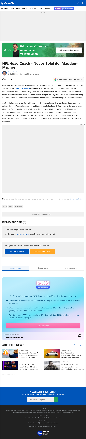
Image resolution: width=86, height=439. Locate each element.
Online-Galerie (76, 198)
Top (70, 268)
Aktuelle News (13, 345)
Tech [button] (31, 8)
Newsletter (71, 410)
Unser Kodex (25, 410)
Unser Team (16, 410)
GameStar (28, 418)
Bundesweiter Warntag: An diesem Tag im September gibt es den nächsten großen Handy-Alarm (29, 356)
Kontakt (77, 410)
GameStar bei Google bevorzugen (69, 79)
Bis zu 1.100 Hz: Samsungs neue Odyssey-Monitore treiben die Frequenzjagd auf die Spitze (28, 367)
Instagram (43, 423)
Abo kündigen (43, 410)
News (10, 206)
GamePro (34, 418)
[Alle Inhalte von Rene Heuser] (4, 73)
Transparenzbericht (67, 413)
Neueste (15, 268)
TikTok (49, 423)
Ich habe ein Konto (17, 251)
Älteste (43, 268)
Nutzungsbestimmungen (20, 413)
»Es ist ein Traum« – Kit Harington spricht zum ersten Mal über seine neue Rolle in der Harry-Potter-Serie (71, 369)
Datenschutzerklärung (42, 413)
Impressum (9, 410)
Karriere (64, 410)
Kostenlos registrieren (42, 251)
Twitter (30, 423)
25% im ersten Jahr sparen (68, 50)
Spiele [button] (12, 8)
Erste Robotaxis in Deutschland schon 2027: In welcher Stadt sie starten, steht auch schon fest (71, 356)
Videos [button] (24, 8)
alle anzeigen (78, 345)
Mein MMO (41, 418)
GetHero (48, 418)
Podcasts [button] (38, 8)
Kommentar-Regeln (22, 234)
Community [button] (48, 8)
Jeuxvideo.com (56, 418)
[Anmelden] (56, 399)
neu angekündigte (23, 88)
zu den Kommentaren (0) (41, 214)
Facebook (36, 423)
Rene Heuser (12, 72)
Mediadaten (31, 413)
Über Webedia (34, 410)
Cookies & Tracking (55, 413)
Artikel (5, 206)
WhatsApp (55, 423)
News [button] (18, 8)
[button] (78, 3)
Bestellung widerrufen (54, 410)
